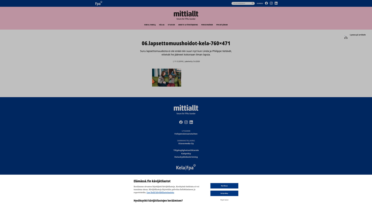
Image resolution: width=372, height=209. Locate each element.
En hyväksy (224, 193)
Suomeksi (260, 3)
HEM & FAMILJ (150, 25)
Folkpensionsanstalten (186, 133)
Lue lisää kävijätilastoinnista (160, 192)
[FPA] (98, 3)
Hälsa (161, 25)
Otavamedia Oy (186, 143)
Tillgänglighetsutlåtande (186, 150)
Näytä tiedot (224, 200)
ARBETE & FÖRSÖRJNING (188, 25)
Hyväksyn (224, 186)
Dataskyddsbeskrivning (186, 157)
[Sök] (252, 3)
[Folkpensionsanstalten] (186, 169)
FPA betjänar (222, 25)
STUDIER (171, 25)
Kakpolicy (186, 153)
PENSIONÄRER (207, 25)
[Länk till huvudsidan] (186, 13)
